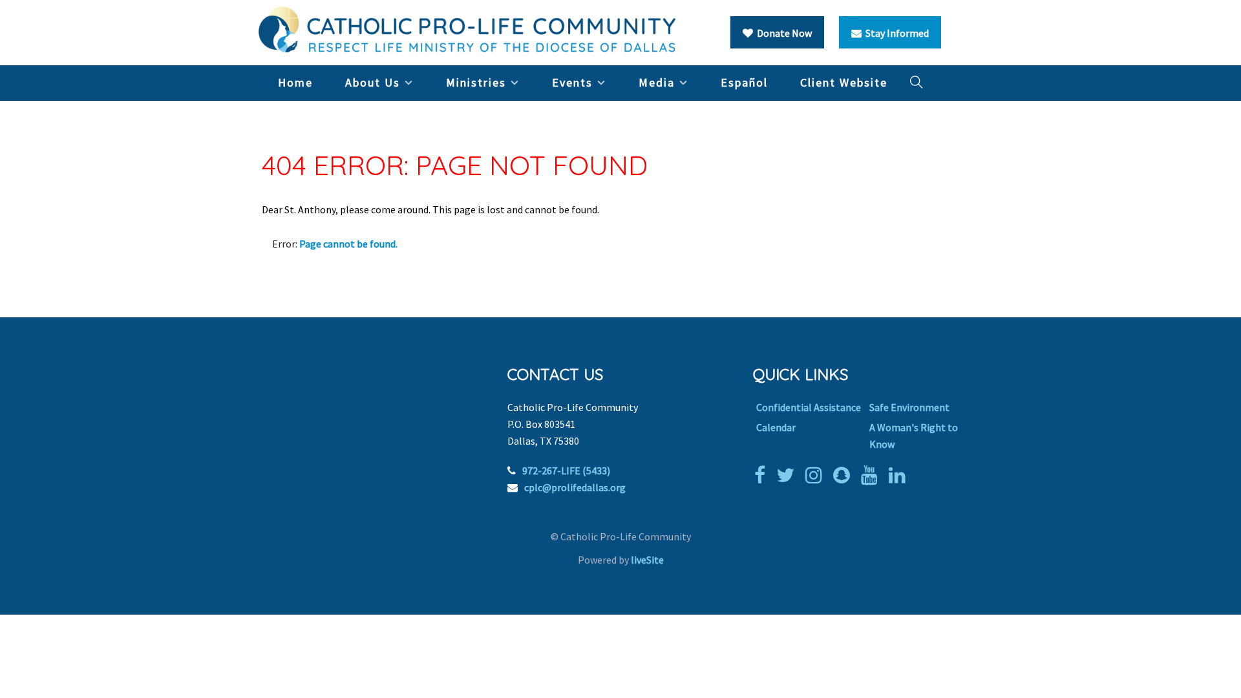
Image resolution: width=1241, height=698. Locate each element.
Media (657, 82)
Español (744, 82)
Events (572, 82)
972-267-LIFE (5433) (566, 470)
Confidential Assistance (808, 407)
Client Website (843, 82)
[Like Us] (763, 475)
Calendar (776, 427)
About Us (372, 82)
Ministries (476, 82)
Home (295, 82)
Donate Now (782, 32)
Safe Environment (909, 407)
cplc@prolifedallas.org (575, 487)
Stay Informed (895, 32)
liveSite (647, 559)
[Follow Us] (788, 475)
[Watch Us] (873, 475)
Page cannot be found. (348, 243)
